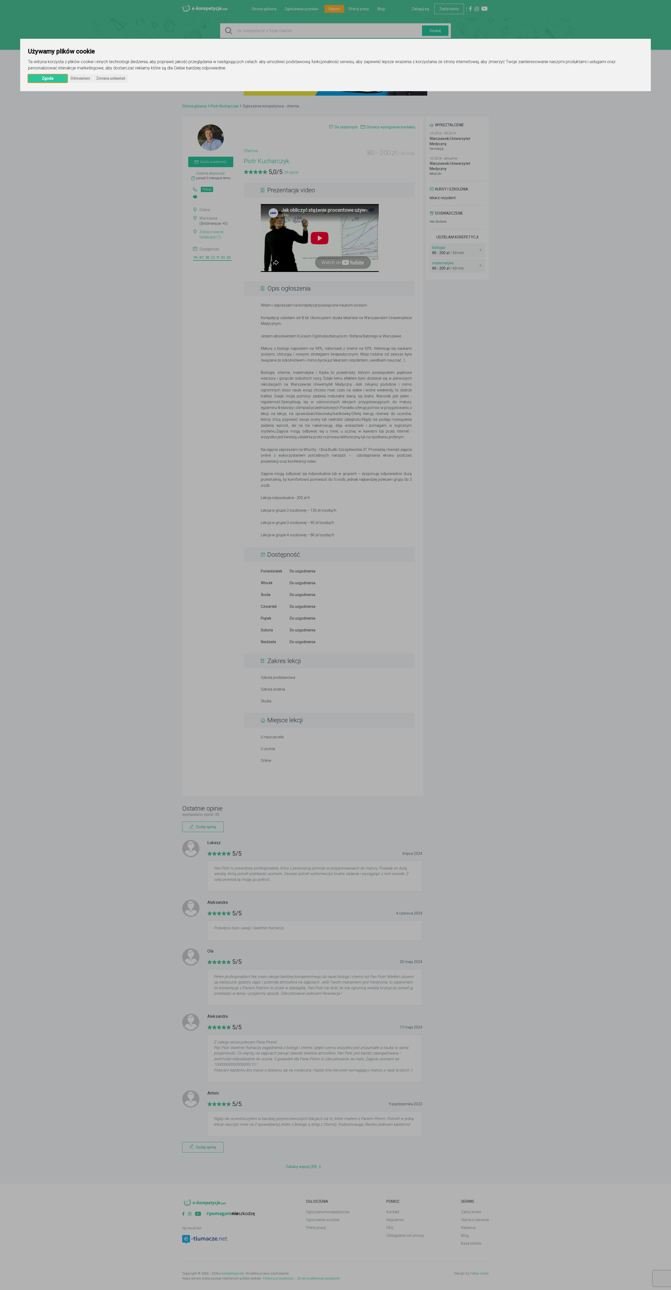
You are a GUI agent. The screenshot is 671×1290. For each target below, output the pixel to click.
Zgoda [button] (47, 78)
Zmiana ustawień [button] (110, 78)
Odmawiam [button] (80, 78)
